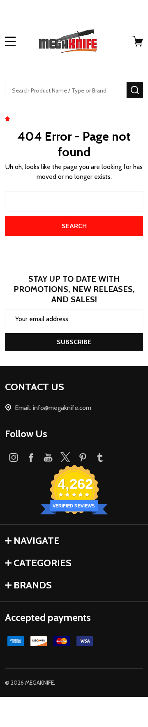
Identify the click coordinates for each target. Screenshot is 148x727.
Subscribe (74, 342)
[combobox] (66, 90)
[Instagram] (13, 457)
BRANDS (33, 585)
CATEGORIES (43, 563)
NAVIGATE (37, 540)
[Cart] (138, 41)
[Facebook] (30, 457)
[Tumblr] (100, 457)
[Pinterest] (82, 457)
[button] (74, 712)
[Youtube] (48, 457)
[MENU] (10, 41)
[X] (65, 457)
